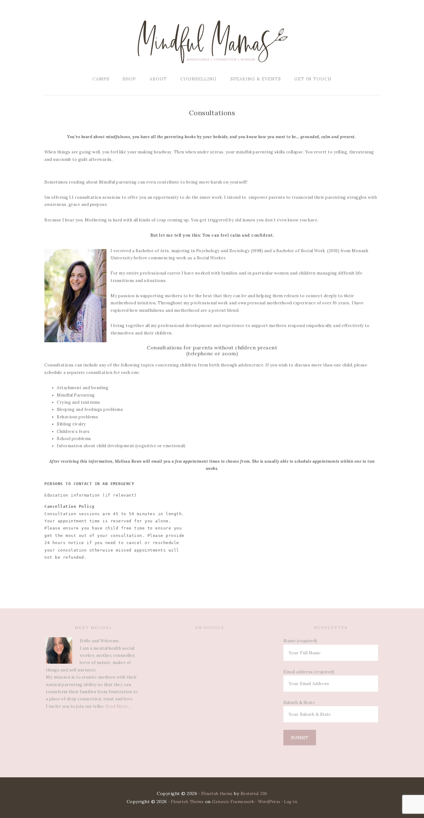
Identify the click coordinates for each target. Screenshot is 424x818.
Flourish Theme (187, 801)
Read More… (118, 706)
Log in (290, 801)
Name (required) (300, 640)
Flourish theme (217, 793)
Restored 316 (254, 793)
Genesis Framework (233, 801)
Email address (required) (308, 672)
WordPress (269, 801)
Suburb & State (299, 702)
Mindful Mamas (212, 42)
